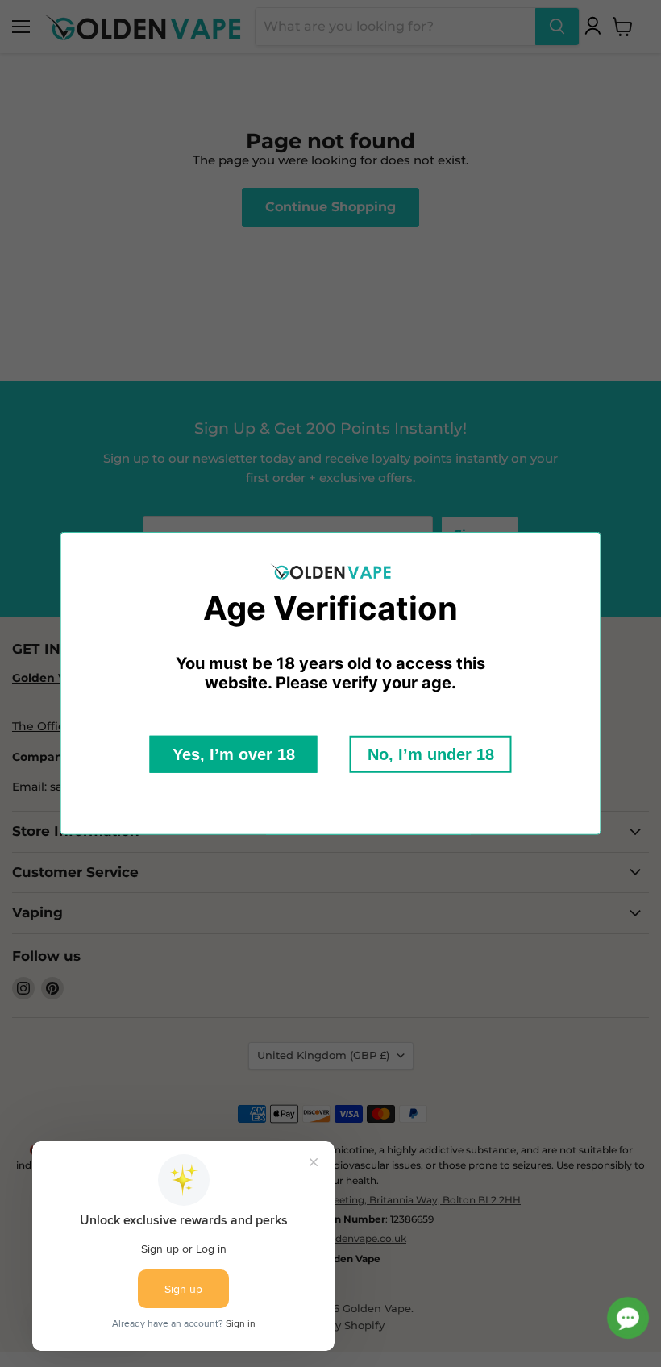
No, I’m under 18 (431, 754)
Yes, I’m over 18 (234, 754)
